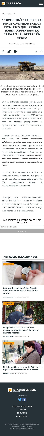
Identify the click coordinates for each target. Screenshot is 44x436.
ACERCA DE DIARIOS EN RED (22, 406)
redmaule (7, 373)
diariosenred (8, 297)
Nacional (11, 13)
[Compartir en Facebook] (3, 52)
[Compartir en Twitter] (9, 52)
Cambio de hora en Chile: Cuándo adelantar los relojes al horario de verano (20, 290)
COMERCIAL (22, 409)
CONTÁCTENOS (22, 413)
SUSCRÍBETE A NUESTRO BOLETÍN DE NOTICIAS (22, 221)
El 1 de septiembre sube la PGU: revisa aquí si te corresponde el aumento (22, 368)
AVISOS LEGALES (22, 416)
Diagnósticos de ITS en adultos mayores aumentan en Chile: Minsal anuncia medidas (21, 330)
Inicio (4, 13)
